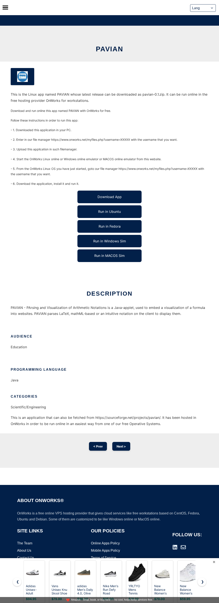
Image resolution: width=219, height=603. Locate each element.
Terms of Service (103, 558)
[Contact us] (183, 547)
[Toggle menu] (5, 7)
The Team (24, 543)
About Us (24, 550)
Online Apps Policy (105, 543)
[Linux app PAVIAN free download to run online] (22, 76)
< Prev (98, 446)
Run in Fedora (110, 226)
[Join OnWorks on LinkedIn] (175, 547)
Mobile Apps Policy (105, 550)
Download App (110, 197)
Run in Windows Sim (109, 241)
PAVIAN (109, 49)
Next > (121, 446)
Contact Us (25, 558)
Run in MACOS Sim (109, 255)
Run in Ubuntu (109, 211)
